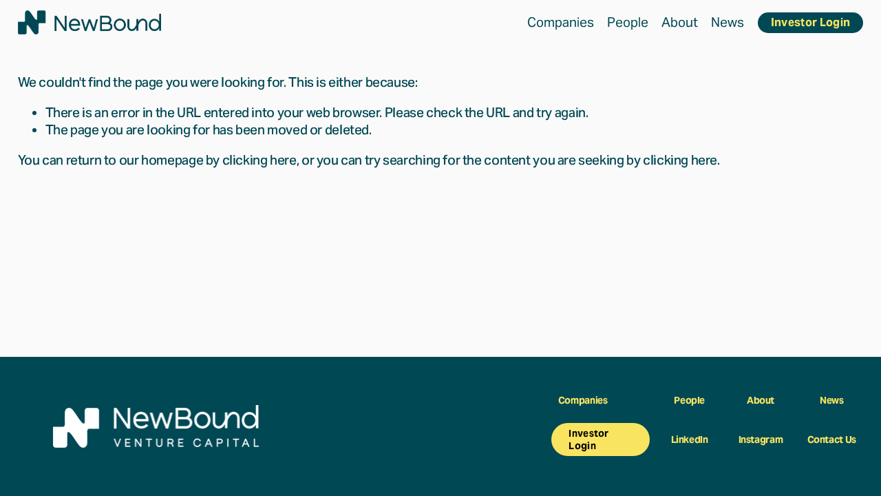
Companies (560, 22)
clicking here (259, 160)
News (727, 22)
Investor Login (810, 22)
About (679, 22)
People (627, 22)
